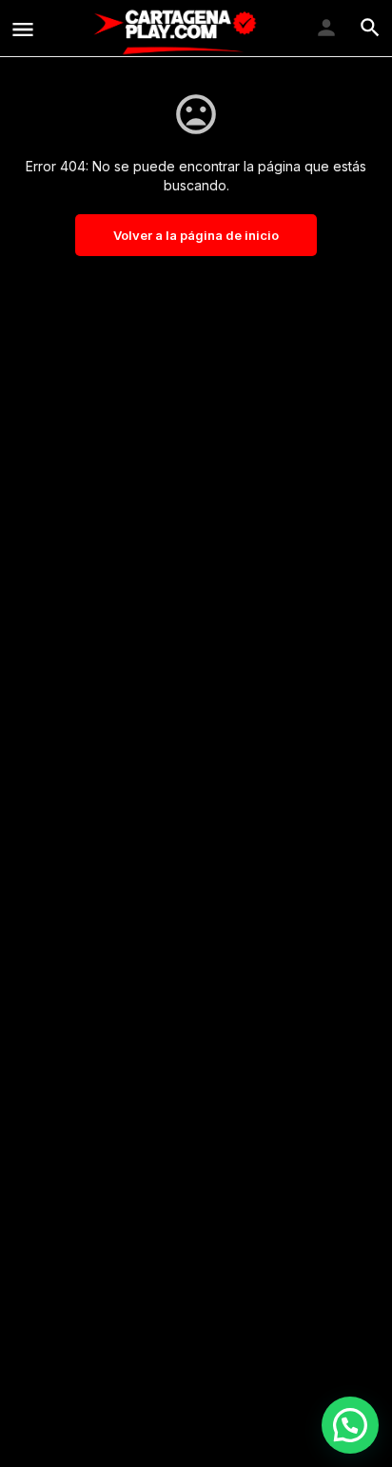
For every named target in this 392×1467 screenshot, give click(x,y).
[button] (350, 1425)
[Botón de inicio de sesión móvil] (326, 27)
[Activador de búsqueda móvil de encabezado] (370, 27)
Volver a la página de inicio (196, 235)
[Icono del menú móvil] (23, 29)
